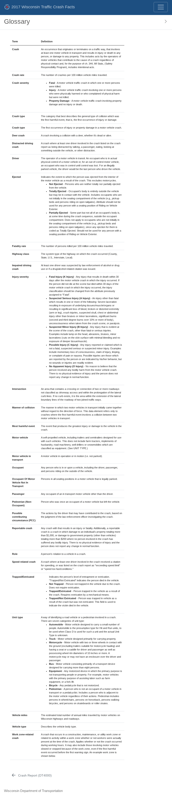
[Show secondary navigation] (164, 22)
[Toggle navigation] (161, 7)
